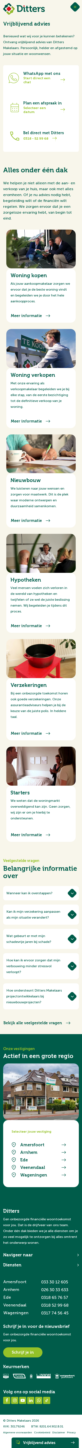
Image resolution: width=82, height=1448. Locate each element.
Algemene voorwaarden (17, 1432)
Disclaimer (58, 1432)
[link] (41, 295)
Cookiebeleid (42, 1432)
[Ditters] (24, 9)
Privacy (71, 1432)
